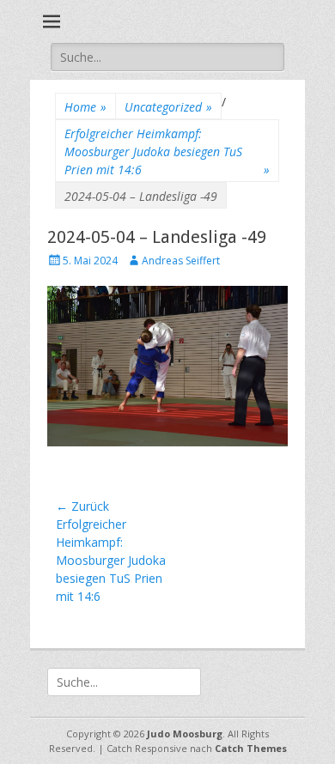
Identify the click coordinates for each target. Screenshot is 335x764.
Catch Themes (251, 748)
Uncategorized (168, 107)
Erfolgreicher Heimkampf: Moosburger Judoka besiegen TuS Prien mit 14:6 (167, 151)
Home (85, 107)
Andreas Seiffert (181, 260)
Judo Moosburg (184, 733)
